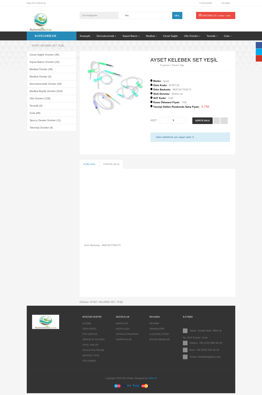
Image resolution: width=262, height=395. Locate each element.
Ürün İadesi (89, 329)
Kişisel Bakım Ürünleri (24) (45, 61)
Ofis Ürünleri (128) (40, 98)
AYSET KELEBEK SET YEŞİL (48, 45)
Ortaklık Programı (127, 334)
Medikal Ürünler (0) (40, 76)
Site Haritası (89, 334)
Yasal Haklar (90, 345)
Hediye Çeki (122, 329)
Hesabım (154, 323)
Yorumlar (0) (111, 164)
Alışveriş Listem (159, 334)
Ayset (166, 81)
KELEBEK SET (107, 302)
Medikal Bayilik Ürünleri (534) (46, 91)
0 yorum (164, 65)
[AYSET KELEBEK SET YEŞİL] (115, 87)
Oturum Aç (41, 3)
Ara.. (177, 16)
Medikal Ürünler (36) (41, 69)
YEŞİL (120, 302)
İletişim (86, 323)
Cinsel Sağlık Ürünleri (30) (44, 54)
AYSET (93, 302)
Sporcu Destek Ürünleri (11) (45, 120)
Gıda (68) (35, 113)
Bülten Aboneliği (159, 339)
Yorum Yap (178, 65)
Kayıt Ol (30, 3)
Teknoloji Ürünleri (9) (41, 127)
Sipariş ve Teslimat (93, 339)
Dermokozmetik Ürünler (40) (46, 83)
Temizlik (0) (36, 105)
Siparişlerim (156, 329)
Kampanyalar (124, 339)
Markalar (122, 323)
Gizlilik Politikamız (93, 350)
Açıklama (89, 164)
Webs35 (152, 378)
